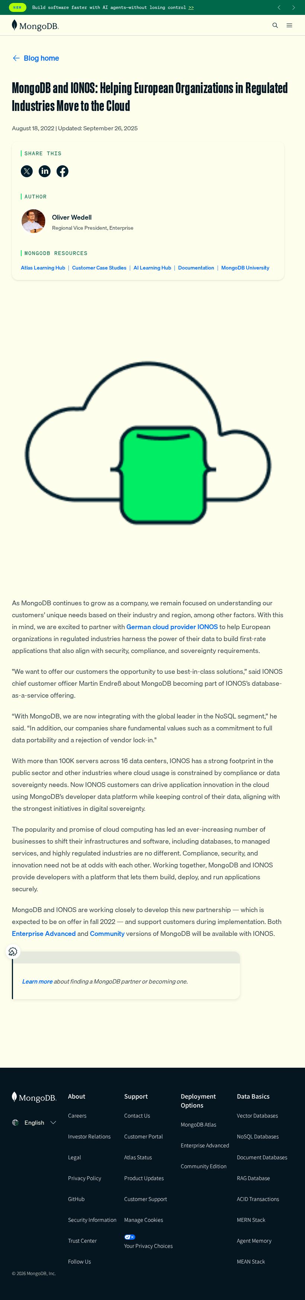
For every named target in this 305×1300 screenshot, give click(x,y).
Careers (77, 1115)
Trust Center (82, 1240)
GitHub (76, 1198)
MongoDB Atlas (198, 1124)
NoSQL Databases (258, 1136)
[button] (41, 1122)
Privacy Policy (84, 1178)
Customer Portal (143, 1136)
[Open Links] (289, 25)
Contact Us (137, 1115)
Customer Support (145, 1198)
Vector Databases (257, 1115)
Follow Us (79, 1261)
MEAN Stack (251, 1261)
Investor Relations (89, 1136)
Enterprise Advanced (205, 1145)
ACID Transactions (258, 1198)
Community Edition (204, 1166)
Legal (74, 1157)
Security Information (92, 1219)
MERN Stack (251, 1219)
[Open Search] (275, 25)
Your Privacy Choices (148, 1245)
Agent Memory (254, 1240)
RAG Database (253, 1178)
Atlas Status (138, 1157)
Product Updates (144, 1178)
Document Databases (262, 1157)
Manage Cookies (143, 1219)
